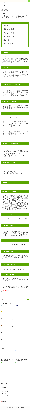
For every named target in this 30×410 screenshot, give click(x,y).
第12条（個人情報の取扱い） (8, 40)
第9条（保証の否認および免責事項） (9, 36)
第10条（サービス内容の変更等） (9, 37)
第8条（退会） (6, 35)
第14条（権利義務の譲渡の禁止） (9, 43)
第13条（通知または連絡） (8, 41)
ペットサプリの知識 (5, 391)
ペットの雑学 (4, 393)
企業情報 (13, 407)
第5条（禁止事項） (7, 30)
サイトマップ (22, 407)
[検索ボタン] (27, 1)
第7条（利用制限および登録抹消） (9, 33)
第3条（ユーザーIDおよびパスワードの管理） (11, 28)
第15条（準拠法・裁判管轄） (8, 44)
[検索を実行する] (28, 299)
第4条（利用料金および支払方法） (9, 29)
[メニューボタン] (29, 1)
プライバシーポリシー (17, 407)
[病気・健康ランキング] (3, 401)
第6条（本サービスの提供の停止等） (9, 32)
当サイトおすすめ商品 (9, 45)
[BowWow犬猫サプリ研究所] (6, 1)
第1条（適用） (6, 25)
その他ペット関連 (4, 389)
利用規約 (7, 407)
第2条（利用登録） (7, 26)
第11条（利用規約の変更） (8, 39)
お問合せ (10, 407)
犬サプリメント (4, 397)
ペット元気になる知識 (5, 395)
